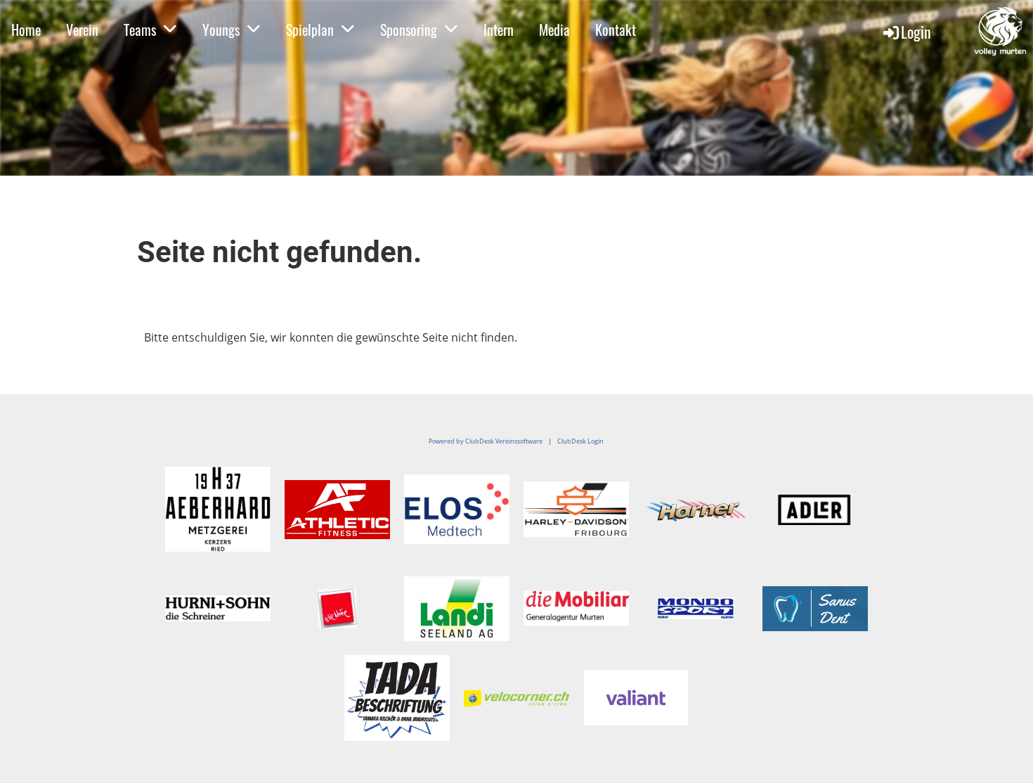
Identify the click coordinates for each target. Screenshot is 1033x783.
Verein (82, 29)
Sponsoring (408, 29)
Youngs (221, 29)
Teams (140, 29)
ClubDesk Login (580, 441)
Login (916, 31)
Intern (498, 29)
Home (26, 29)
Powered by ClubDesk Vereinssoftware (486, 441)
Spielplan (310, 29)
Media (554, 29)
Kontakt (615, 29)
